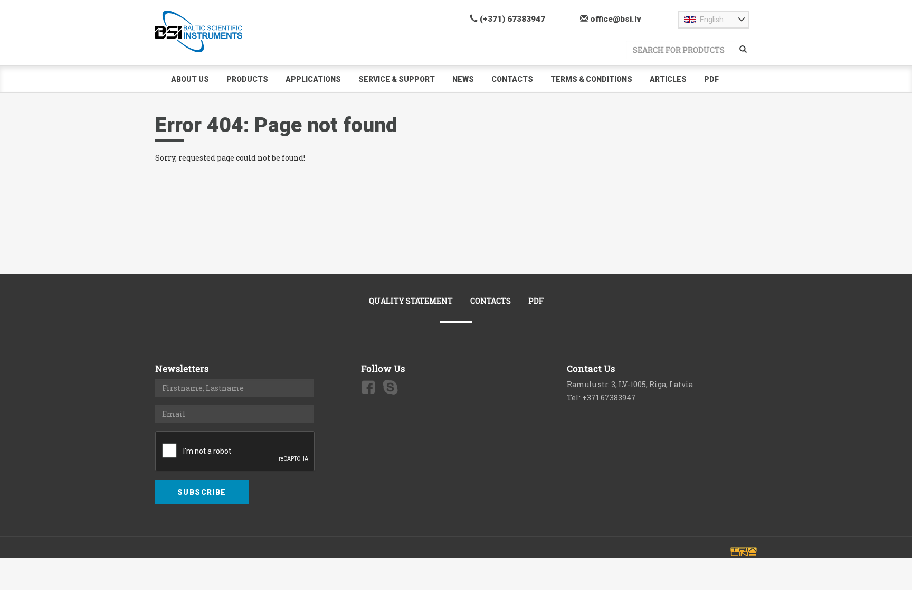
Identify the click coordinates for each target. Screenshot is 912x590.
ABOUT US (190, 79)
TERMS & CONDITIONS (591, 79)
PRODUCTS (247, 79)
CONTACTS (512, 79)
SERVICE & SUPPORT (396, 79)
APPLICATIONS (313, 79)
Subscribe (201, 492)
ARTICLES (668, 79)
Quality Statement (411, 301)
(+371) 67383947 (511, 19)
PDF (711, 79)
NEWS (463, 79)
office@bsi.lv (614, 19)
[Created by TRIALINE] (743, 552)
